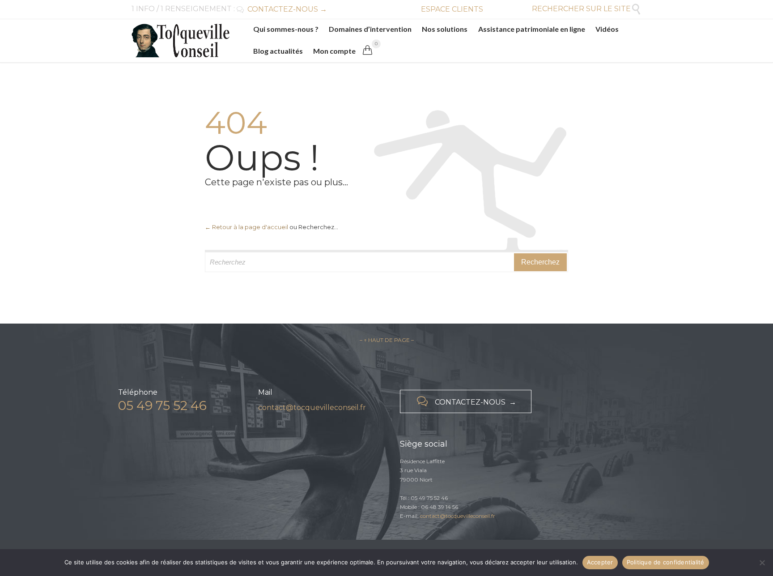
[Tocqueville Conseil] (180, 40)
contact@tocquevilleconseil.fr (312, 407)
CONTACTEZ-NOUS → (282, 9)
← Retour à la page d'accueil (246, 226)
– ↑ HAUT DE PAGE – (387, 340)
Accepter (600, 562)
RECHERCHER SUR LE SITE (586, 8)
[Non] (761, 562)
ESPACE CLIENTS (452, 9)
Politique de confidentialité (666, 562)
